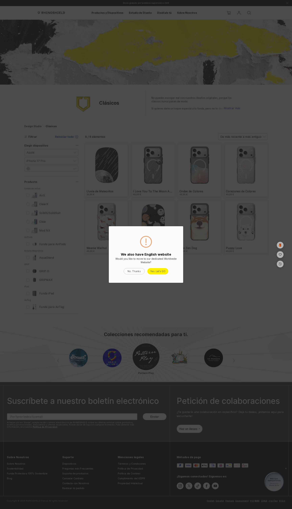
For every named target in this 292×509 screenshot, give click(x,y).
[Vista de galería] (280, 245)
